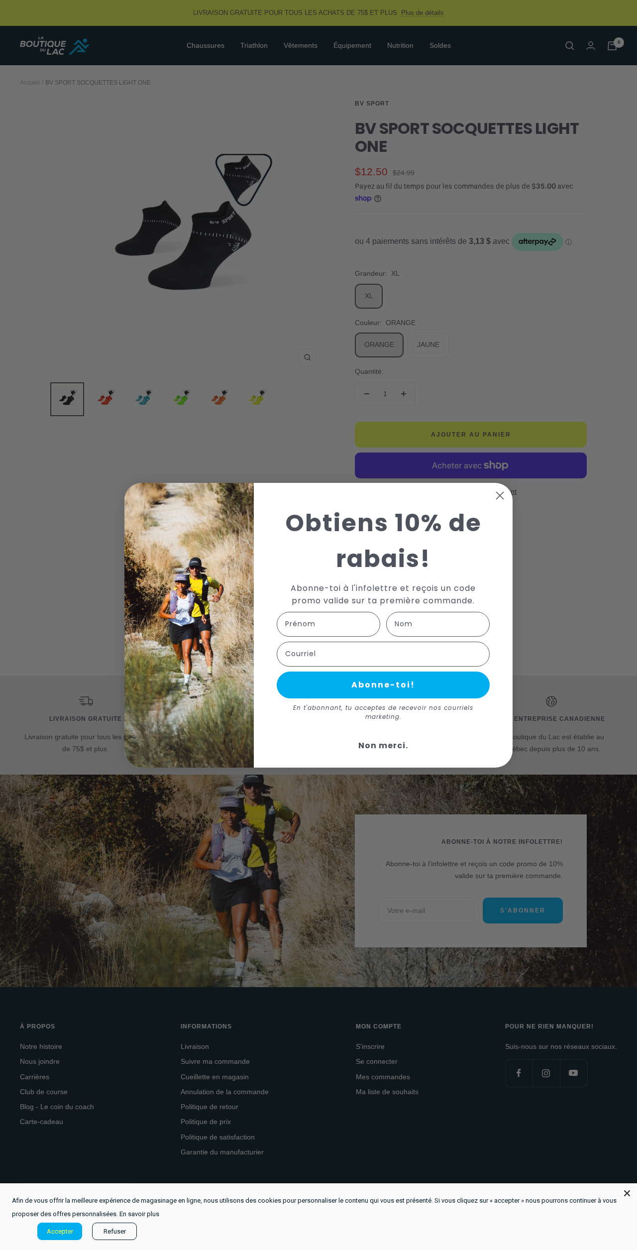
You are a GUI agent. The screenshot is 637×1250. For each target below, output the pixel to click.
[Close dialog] (500, 495)
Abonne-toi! (383, 684)
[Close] (627, 1193)
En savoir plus (139, 1214)
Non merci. (383, 745)
